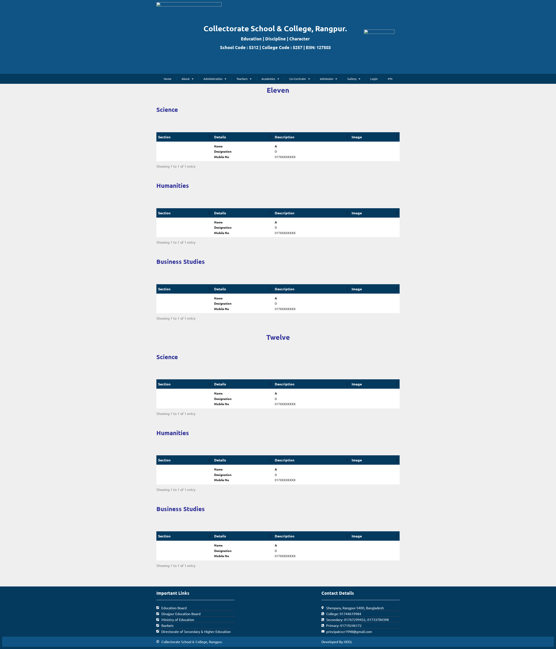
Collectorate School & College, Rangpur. (275, 28)
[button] (209, 136)
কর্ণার (390, 79)
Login (373, 79)
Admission (326, 79)
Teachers (242, 79)
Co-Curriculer (297, 79)
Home (167, 79)
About (186, 79)
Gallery (351, 79)
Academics (268, 79)
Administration (213, 79)
